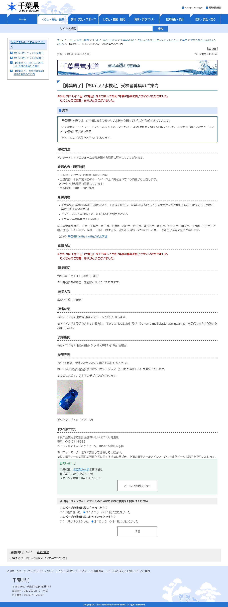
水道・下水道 (110, 40)
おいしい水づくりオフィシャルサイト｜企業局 (162, 40)
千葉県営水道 (127, 40)
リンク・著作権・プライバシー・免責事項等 (79, 571)
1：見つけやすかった (76, 521)
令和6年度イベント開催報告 (28, 53)
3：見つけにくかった (125, 521)
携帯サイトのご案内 (139, 571)
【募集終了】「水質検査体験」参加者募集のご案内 (29, 72)
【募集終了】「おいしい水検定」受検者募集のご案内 (28, 64)
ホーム (22, 19)
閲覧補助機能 (215, 7)
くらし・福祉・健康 (53, 19)
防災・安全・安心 (205, 19)
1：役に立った (72, 512)
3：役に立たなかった (117, 512)
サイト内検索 (68, 28)
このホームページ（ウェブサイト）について (30, 571)
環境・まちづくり (144, 19)
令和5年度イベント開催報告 (28, 58)
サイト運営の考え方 (115, 571)
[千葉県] (23, 7)
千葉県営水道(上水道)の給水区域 (87, 236)
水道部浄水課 (81, 469)
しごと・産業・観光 (114, 19)
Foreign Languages (194, 7)
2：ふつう (92, 512)
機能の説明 (43, 552)
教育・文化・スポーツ (83, 19)
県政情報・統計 (175, 19)
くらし (95, 40)
